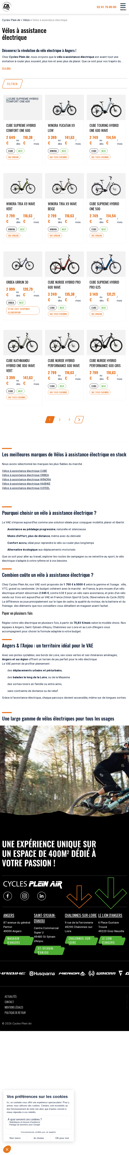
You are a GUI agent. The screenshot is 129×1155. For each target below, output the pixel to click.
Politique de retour (15, 1013)
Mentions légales (14, 1007)
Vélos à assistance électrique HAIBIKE (26, 483)
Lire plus (6, 68)
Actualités (11, 997)
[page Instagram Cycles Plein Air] (25, 899)
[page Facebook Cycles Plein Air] (8, 899)
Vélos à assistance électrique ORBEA (25, 475)
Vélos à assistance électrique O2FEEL (26, 488)
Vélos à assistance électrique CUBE (24, 471)
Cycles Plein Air (11, 20)
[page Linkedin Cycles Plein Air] (42, 899)
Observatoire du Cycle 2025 (106, 597)
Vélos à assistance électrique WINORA (26, 479)
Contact (9, 1002)
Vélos (26, 20)
